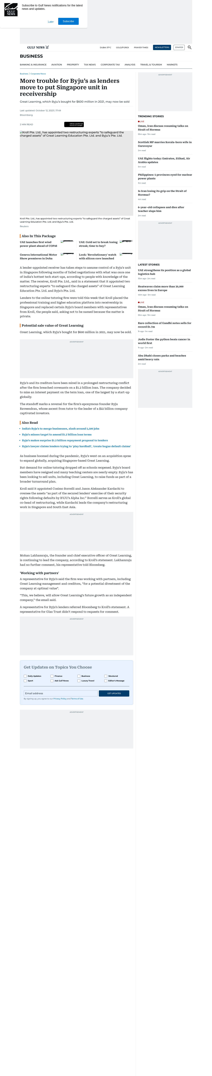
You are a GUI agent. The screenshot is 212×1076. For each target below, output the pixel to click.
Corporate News (38, 74)
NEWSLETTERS (162, 47)
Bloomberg (26, 115)
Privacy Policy (60, 698)
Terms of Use (77, 698)
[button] (22, 47)
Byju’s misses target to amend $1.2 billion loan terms (57, 434)
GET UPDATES (114, 693)
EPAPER (179, 47)
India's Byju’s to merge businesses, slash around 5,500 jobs (60, 428)
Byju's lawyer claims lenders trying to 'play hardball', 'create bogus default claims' (76, 446)
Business (24, 74)
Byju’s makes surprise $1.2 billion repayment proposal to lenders (65, 440)
